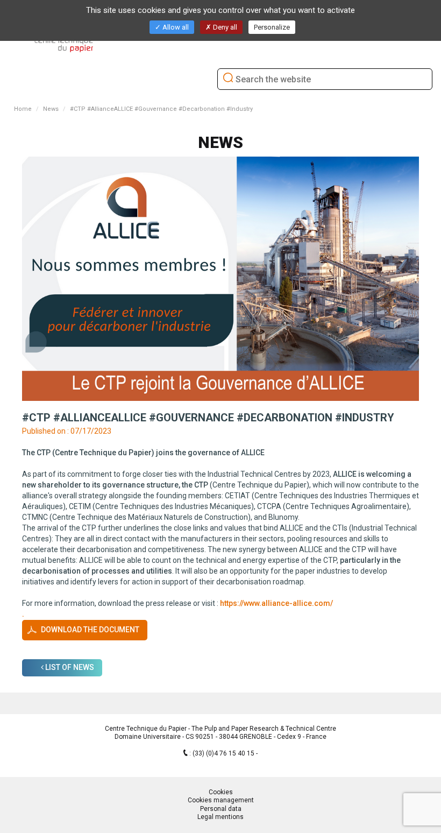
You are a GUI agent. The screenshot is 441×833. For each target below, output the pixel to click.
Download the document (90, 629)
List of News (69, 667)
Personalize (272, 27)
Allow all (175, 27)
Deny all (224, 27)
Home (23, 108)
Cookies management (221, 800)
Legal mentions (220, 817)
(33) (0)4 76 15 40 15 (224, 753)
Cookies (221, 792)
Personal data (220, 809)
